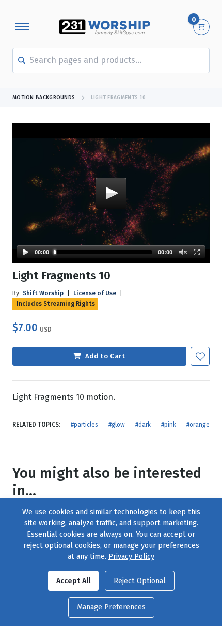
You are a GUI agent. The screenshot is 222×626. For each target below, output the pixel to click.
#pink (168, 424)
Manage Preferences (111, 607)
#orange (198, 424)
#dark (143, 424)
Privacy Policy (131, 556)
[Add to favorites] (200, 356)
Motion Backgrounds (43, 98)
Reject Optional (140, 580)
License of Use (94, 293)
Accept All (73, 580)
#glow (116, 424)
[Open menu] (22, 27)
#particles (84, 424)
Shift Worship (43, 293)
